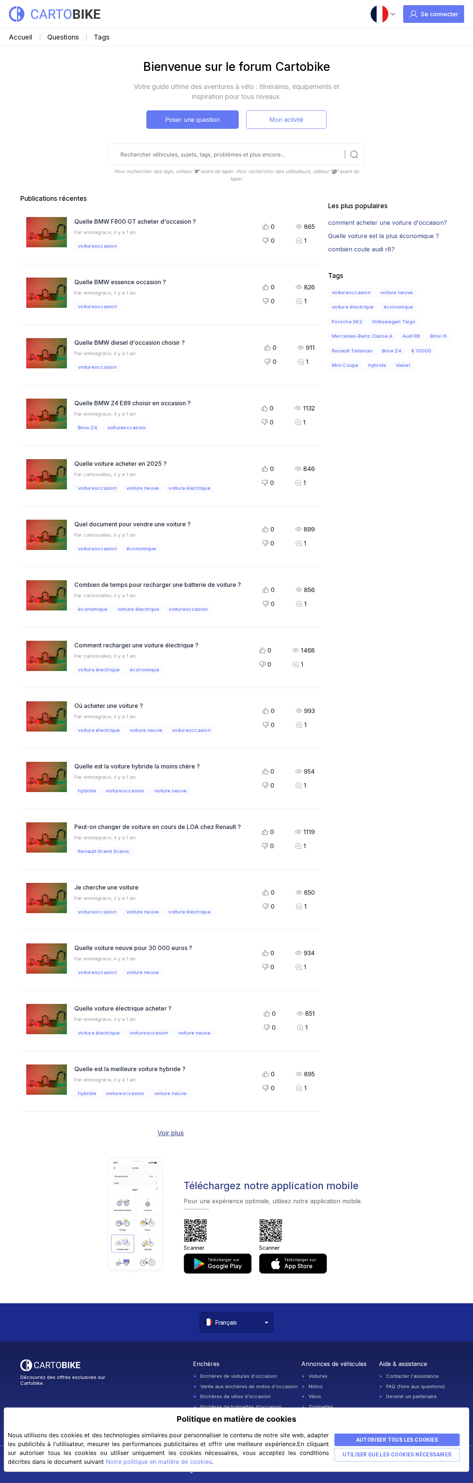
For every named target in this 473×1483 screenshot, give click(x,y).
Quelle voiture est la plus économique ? (383, 236)
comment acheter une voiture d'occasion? (387, 223)
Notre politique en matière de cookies (159, 1461)
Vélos (315, 1396)
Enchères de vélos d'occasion (235, 1396)
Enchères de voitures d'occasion (238, 1376)
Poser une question (192, 119)
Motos (316, 1386)
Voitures (318, 1376)
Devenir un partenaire (411, 1396)
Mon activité (286, 119)
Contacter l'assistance (412, 1376)
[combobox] (245, 1322)
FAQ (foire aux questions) (415, 1386)
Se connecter (439, 14)
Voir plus (170, 1133)
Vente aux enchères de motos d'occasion (248, 1386)
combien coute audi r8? (361, 249)
